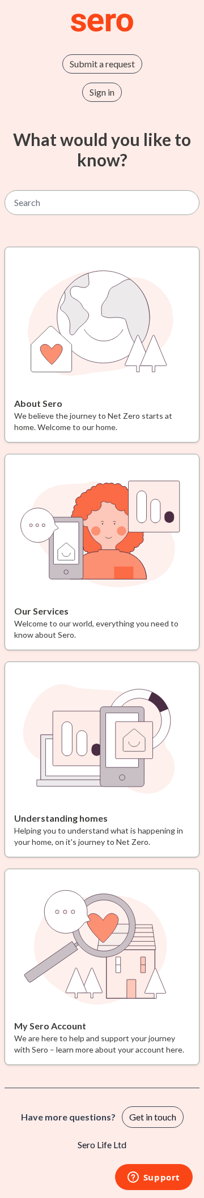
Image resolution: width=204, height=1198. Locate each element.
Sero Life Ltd (102, 1144)
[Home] (102, 23)
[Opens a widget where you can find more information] (153, 1178)
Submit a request (102, 63)
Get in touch (152, 1116)
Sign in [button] (102, 92)
